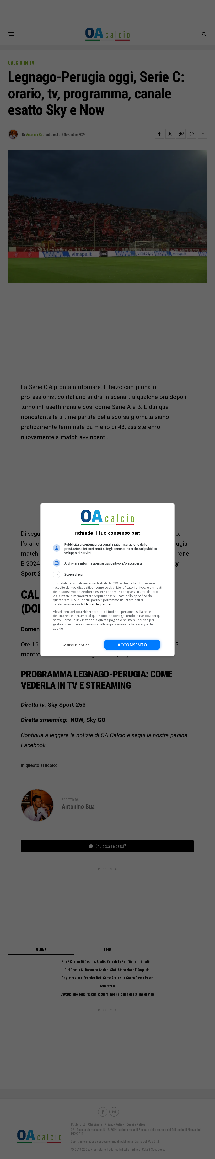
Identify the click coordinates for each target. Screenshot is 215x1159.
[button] (107, 574)
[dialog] (107, 579)
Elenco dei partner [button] (98, 604)
